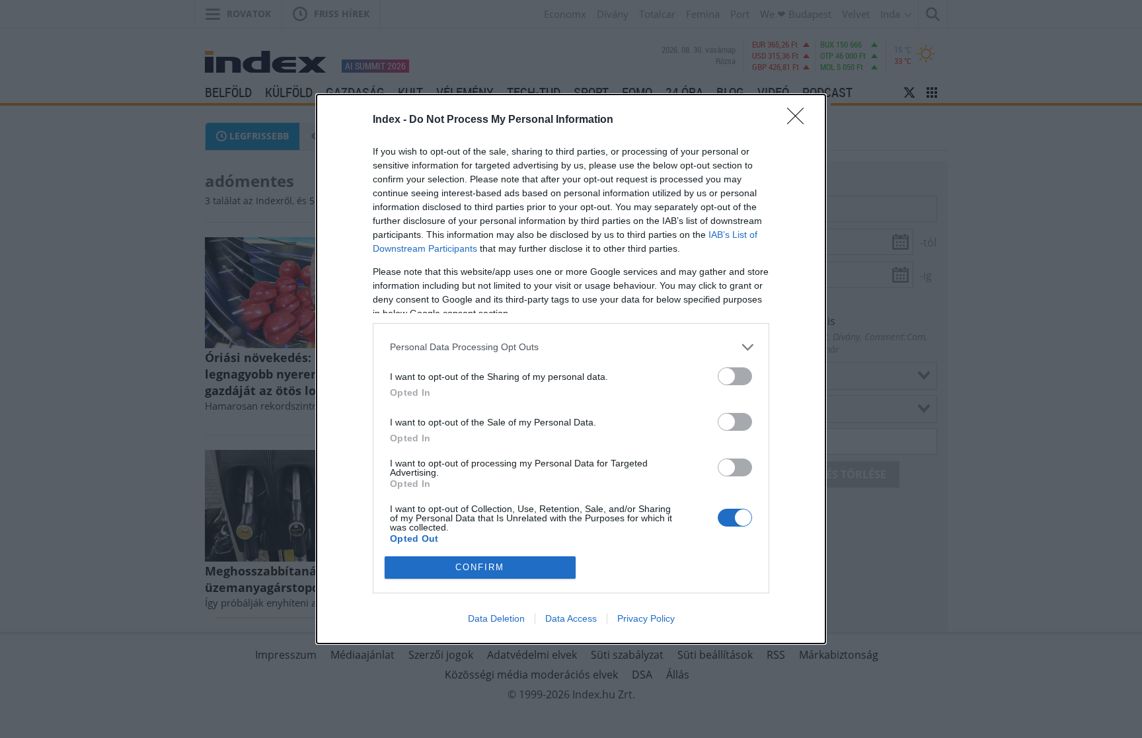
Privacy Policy (646, 618)
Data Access (571, 618)
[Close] (799, 120)
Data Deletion (496, 618)
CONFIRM (479, 567)
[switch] (735, 376)
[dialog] (571, 369)
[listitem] (571, 347)
